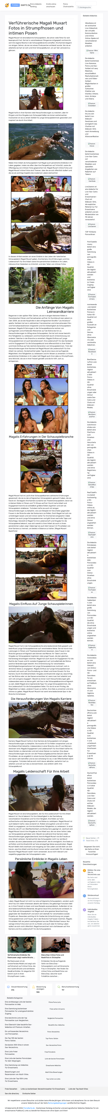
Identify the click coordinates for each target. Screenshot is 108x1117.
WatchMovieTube (92, 486)
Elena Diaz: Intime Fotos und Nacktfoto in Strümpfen (52, 956)
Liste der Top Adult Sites (78, 1089)
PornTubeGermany (92, 298)
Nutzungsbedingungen (57, 1103)
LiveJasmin (92, 226)
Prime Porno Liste (55, 1002)
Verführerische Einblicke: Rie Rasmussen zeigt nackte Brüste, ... (21, 956)
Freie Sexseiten (11, 1089)
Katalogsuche (85, 7)
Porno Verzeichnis (53, 1032)
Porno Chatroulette (68, 5)
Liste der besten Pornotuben (54, 1059)
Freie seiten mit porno (57, 1009)
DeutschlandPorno (91, 766)
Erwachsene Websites (53, 1065)
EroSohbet (92, 106)
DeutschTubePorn (92, 824)
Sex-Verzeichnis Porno (53, 1045)
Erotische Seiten (29, 1094)
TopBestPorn (92, 649)
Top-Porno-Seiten (52, 1038)
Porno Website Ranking (35, 5)
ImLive (92, 146)
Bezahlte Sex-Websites (56, 1025)
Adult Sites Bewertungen (53, 1072)
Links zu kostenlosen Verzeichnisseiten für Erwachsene (43, 1089)
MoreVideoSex (91, 704)
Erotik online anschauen (51, 5)
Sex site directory (12, 1094)
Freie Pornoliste (50, 1052)
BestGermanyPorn (92, 416)
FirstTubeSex (92, 591)
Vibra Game (94, 52)
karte (19, 5)
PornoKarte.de (29, 1108)
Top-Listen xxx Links (53, 1079)
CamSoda (92, 181)
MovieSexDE (92, 353)
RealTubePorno (92, 536)
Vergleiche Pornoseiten (55, 1018)
